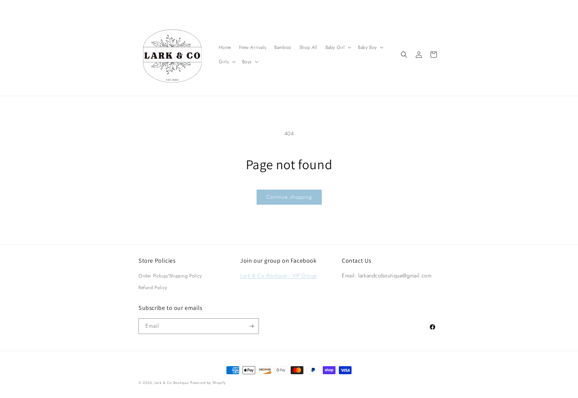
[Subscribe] (251, 326)
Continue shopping (289, 197)
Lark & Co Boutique (172, 382)
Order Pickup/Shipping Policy (170, 275)
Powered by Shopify (208, 382)
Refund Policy (152, 287)
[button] (337, 47)
